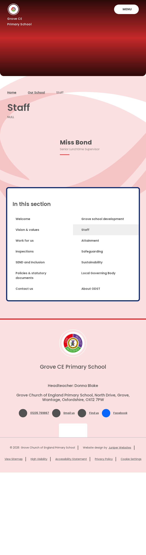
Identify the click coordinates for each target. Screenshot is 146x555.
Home (11, 92)
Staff (59, 92)
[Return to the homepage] (73, 343)
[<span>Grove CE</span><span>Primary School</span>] (13, 9)
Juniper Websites (120, 447)
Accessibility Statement (71, 459)
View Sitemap (14, 459)
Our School (36, 92)
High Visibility (39, 459)
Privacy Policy (104, 459)
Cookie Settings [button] (131, 459)
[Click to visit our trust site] (73, 430)
